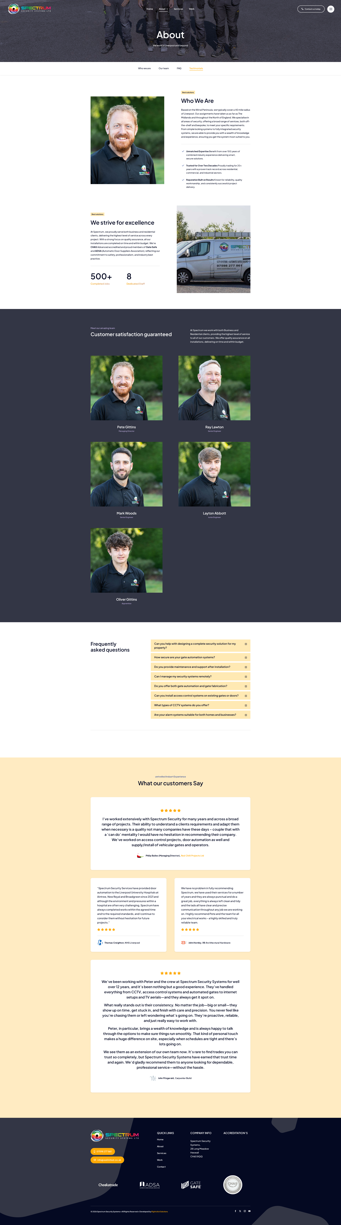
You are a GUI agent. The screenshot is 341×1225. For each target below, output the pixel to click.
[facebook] (235, 1211)
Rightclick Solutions (159, 1212)
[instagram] (245, 1211)
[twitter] (240, 1211)
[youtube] (249, 1211)
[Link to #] (330, 9)
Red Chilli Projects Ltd (192, 855)
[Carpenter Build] (115, 1130)
